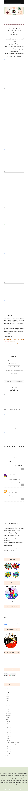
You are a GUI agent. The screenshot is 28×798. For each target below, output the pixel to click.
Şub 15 (8, 734)
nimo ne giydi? (19, 371)
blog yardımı (14, 370)
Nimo (10, 490)
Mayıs (7, 719)
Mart (7, 723)
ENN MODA (12, 474)
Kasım (7, 707)
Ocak (7, 753)
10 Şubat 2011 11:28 (13, 492)
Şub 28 (8, 727)
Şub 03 (8, 749)
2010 (6, 755)
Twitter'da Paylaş (15, 363)
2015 (6, 696)
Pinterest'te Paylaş (14, 366)
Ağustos (8, 713)
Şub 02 (8, 751)
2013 (6, 700)
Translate (13, 675)
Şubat (7, 725)
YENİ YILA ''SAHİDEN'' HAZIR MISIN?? (12, 410)
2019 (6, 688)
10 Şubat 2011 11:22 (13, 476)
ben (11, 370)
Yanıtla (23, 484)
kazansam (14, 371)
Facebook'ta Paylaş (14, 360)
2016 (6, 694)
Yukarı (22, 789)
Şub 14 (8, 736)
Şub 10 (8, 738)
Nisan (7, 721)
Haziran (7, 717)
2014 (6, 698)
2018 (6, 690)
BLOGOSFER (20, 370)
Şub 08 (8, 740)
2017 (6, 692)
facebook (6, 371)
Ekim (7, 709)
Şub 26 (8, 730)
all (9, 370)
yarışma (15, 373)
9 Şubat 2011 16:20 (12, 462)
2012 (6, 702)
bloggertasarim (7, 789)
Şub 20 (8, 732)
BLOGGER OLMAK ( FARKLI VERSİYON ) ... (14, 447)
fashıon (9, 371)
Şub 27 (8, 728)
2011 (6, 703)
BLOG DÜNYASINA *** (10, 428)
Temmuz (8, 715)
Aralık (7, 705)
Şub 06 (8, 747)
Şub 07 (8, 746)
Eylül (7, 711)
